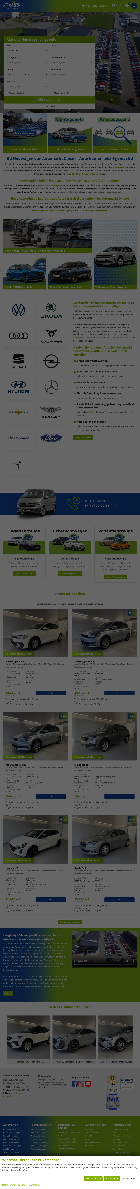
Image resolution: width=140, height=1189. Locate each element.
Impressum (34, 1184)
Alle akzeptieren (93, 1178)
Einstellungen (129, 1178)
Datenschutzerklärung (14, 1184)
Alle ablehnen (112, 1178)
